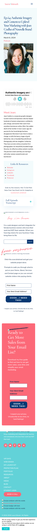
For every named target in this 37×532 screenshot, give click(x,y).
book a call (12, 494)
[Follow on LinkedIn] (19, 445)
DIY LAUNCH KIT (10, 465)
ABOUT (6, 478)
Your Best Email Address (16, 392)
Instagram (10, 170)
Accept (6, 529)
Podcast (7, 41)
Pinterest (10, 178)
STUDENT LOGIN (10, 490)
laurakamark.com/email (18, 193)
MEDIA (6, 481)
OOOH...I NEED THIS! (18, 299)
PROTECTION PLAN (11, 468)
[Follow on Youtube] (10, 445)
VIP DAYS (7, 459)
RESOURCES (8, 474)
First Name (14, 382)
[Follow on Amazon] (24, 445)
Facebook (10, 175)
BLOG (6, 484)
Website (10, 168)
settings (21, 525)
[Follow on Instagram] (5, 445)
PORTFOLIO (8, 471)
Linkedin (10, 173)
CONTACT (7, 487)
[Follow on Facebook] (15, 445)
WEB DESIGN (9, 462)
